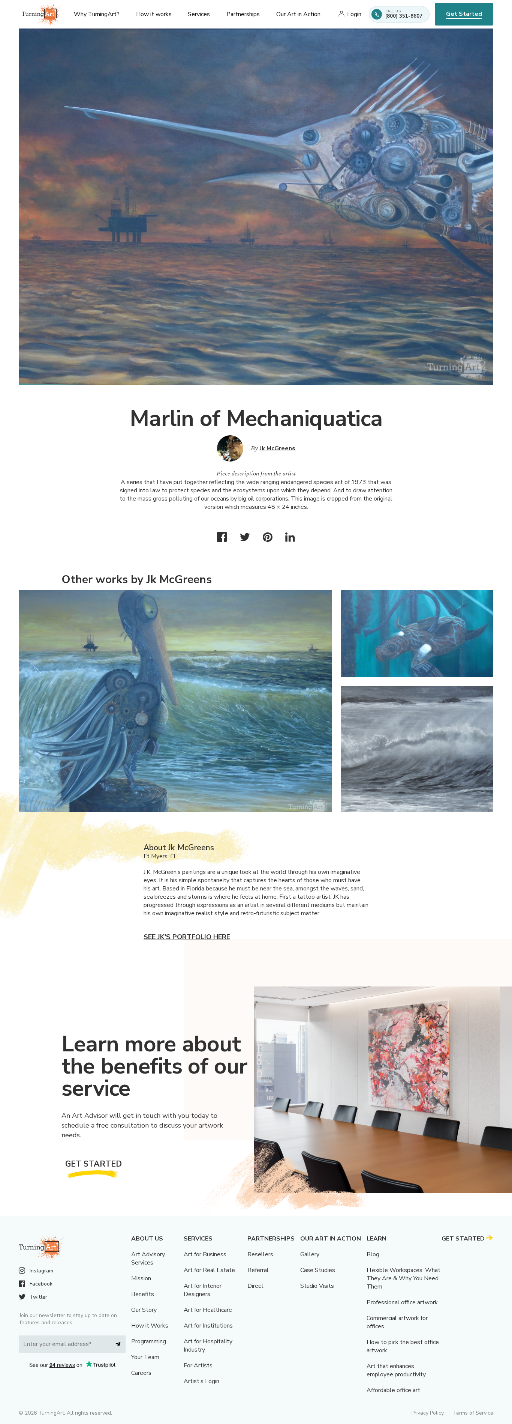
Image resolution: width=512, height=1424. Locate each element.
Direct (255, 1286)
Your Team (145, 1357)
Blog (373, 1254)
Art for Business (205, 1254)
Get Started (464, 14)
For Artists (198, 1365)
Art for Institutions (208, 1326)
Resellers (260, 1254)
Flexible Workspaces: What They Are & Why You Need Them (403, 1278)
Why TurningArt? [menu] (97, 14)
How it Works (149, 1326)
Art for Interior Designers (203, 1290)
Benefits (142, 1294)
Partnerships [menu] (243, 14)
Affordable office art (393, 1390)
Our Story (144, 1310)
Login (354, 14)
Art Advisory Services (148, 1258)
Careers (141, 1373)
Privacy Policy (428, 1412)
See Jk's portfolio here (187, 936)
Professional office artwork (402, 1302)
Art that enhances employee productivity (396, 1370)
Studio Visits (317, 1286)
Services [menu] (199, 14)
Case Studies (317, 1270)
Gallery (309, 1254)
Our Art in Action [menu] (298, 14)
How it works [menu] (154, 14)
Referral (258, 1270)
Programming (148, 1341)
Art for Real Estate (209, 1270)
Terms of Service (473, 1412)
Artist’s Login (201, 1381)
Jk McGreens (277, 448)
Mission (141, 1278)
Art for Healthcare (208, 1310)
